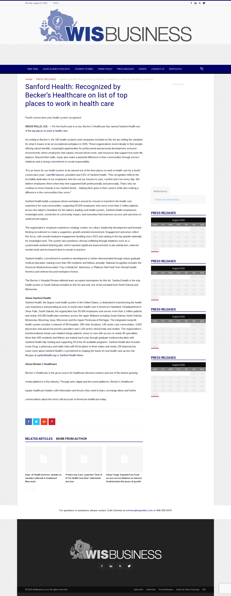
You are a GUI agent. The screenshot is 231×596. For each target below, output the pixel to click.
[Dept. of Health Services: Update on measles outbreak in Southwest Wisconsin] (43, 459)
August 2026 (178, 220)
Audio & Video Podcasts (56, 68)
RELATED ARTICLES (39, 438)
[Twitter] (204, 3)
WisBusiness (160, 191)
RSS (204, 589)
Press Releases (125, 68)
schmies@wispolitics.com (139, 510)
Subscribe (138, 589)
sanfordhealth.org (46, 355)
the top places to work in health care (47, 130)
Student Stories (84, 68)
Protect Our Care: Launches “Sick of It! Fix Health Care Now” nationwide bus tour (84, 478)
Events (143, 68)
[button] (202, 69)
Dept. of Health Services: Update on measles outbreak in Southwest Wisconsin (43, 478)
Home (56, 3)
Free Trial (33, 68)
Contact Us (157, 68)
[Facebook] (191, 3)
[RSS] (200, 3)
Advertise (151, 589)
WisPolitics (175, 68)
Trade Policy (105, 68)
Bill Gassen (57, 174)
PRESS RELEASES (46, 79)
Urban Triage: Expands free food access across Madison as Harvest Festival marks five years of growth (124, 478)
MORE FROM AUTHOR (71, 438)
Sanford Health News (71, 355)
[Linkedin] (195, 3)
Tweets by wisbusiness (167, 199)
